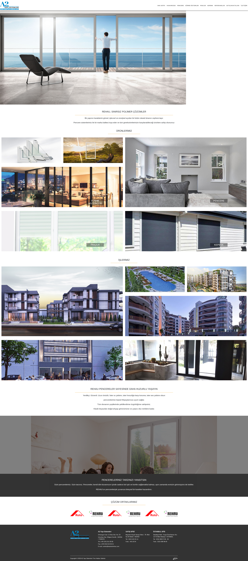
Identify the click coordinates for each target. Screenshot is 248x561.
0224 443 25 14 (133, 539)
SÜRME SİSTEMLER (192, 5)
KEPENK (210, 5)
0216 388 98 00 (162, 541)
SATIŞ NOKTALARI (232, 5)
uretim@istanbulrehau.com (111, 546)
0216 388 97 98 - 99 (162, 539)
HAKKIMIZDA (171, 5)
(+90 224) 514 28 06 (107, 541)
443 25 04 (133, 541)
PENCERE (180, 5)
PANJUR (203, 5)
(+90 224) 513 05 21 (107, 544)
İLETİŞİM (244, 5)
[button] (18, 52)
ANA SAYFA (161, 5)
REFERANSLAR (220, 5)
